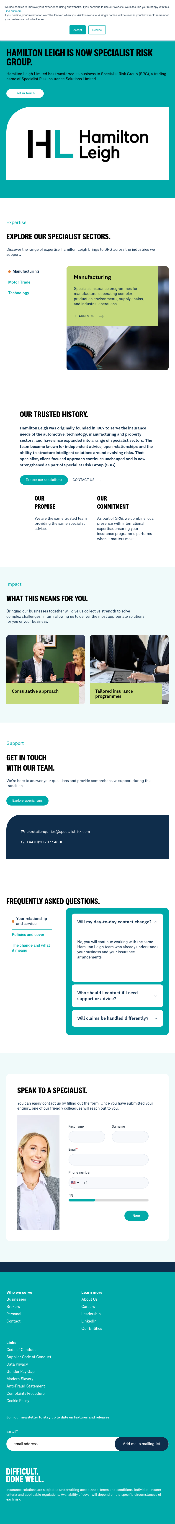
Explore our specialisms (44, 480)
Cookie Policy (17, 1401)
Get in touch (25, 93)
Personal (13, 1314)
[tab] (32, 271)
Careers (88, 1307)
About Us (89, 1299)
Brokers (13, 1307)
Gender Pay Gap (20, 1372)
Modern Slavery (19, 1379)
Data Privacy (17, 1364)
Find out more (13, 11)
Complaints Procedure (25, 1393)
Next (136, 1216)
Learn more (86, 316)
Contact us (83, 480)
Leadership (91, 1314)
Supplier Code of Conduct (28, 1357)
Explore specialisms (27, 800)
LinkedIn (89, 1321)
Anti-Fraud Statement (25, 1386)
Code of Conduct (21, 1350)
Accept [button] (77, 30)
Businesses (16, 1299)
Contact (13, 1321)
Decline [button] (97, 30)
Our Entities (91, 1328)
